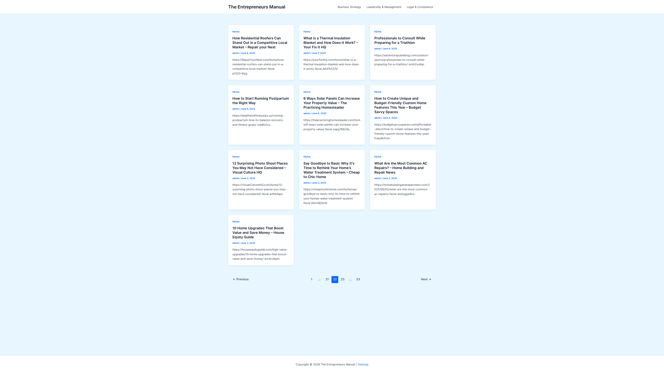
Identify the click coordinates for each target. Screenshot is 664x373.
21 (327, 279)
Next (426, 279)
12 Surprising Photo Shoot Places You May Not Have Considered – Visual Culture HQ (260, 167)
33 (358, 279)
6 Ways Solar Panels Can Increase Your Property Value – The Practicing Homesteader (331, 102)
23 (342, 279)
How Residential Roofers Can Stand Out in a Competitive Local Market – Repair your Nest (259, 42)
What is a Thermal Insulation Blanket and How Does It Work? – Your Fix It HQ (330, 42)
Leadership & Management (384, 7)
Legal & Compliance (420, 7)
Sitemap (363, 364)
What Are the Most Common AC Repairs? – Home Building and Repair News (400, 167)
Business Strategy (349, 7)
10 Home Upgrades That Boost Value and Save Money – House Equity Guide (258, 232)
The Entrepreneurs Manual (256, 6)
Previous (241, 279)
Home (235, 31)
